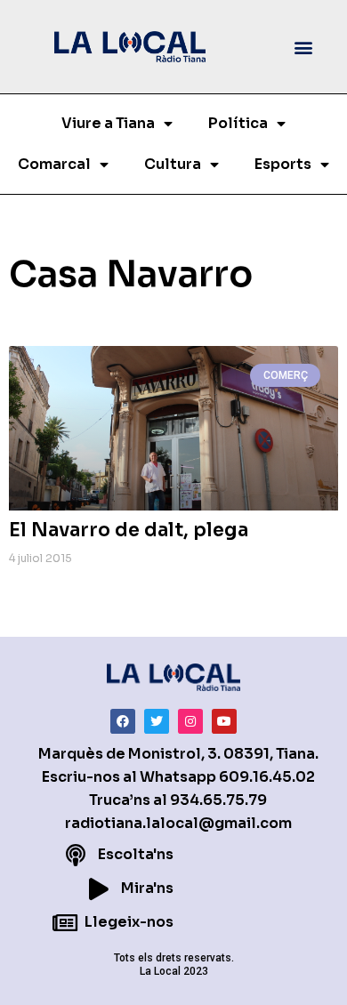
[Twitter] (156, 721)
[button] (304, 46)
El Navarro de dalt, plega (128, 530)
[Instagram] (190, 721)
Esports (282, 164)
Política (238, 123)
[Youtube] (224, 721)
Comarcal (54, 164)
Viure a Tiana (108, 123)
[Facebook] (122, 721)
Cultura (172, 164)
